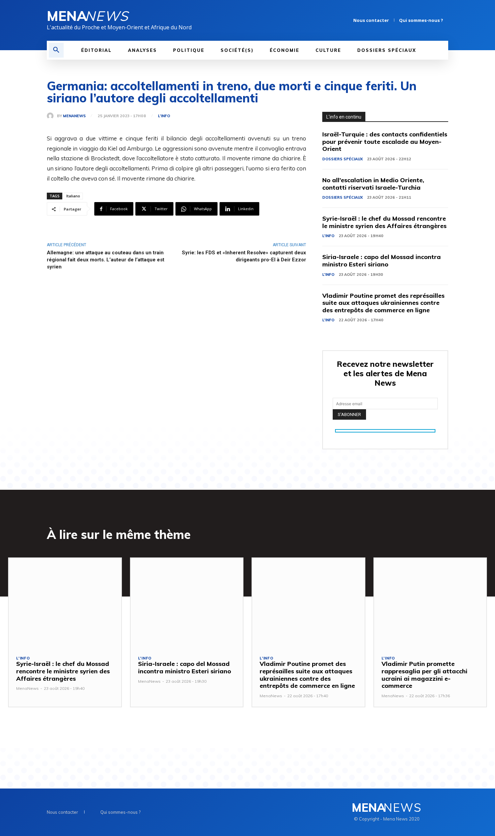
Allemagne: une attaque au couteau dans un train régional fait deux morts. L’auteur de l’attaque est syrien (105, 260)
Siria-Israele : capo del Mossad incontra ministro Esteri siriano (381, 260)
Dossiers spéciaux (342, 159)
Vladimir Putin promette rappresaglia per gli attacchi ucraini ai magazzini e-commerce (424, 674)
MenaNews (74, 116)
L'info (164, 116)
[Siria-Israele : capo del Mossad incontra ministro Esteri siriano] (187, 603)
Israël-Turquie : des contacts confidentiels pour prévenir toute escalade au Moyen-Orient (384, 141)
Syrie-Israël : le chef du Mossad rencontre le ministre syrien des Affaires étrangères (384, 222)
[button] (56, 50)
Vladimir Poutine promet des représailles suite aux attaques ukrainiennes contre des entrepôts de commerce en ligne (383, 303)
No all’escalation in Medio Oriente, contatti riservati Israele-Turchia (373, 183)
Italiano (73, 195)
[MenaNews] (52, 115)
